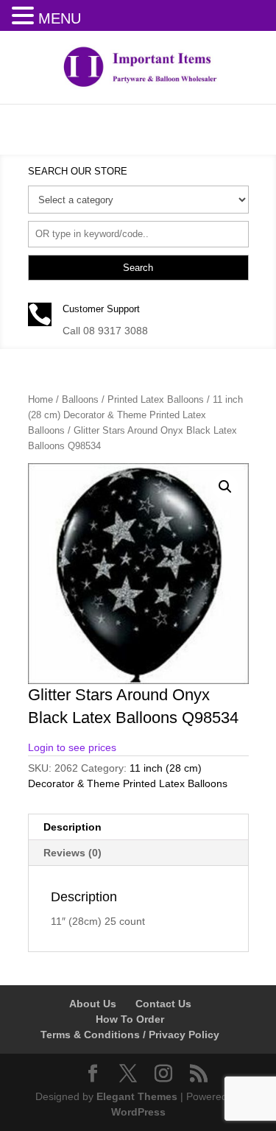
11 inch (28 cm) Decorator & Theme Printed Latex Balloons (135, 415)
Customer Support (101, 308)
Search (138, 267)
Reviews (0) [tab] (72, 853)
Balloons (80, 399)
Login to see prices (72, 747)
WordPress (138, 1112)
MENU (59, 18)
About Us (92, 1004)
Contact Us (163, 1004)
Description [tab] (72, 827)
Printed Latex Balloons (155, 399)
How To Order (130, 1019)
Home (40, 399)
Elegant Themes (136, 1096)
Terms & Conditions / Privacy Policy (129, 1034)
